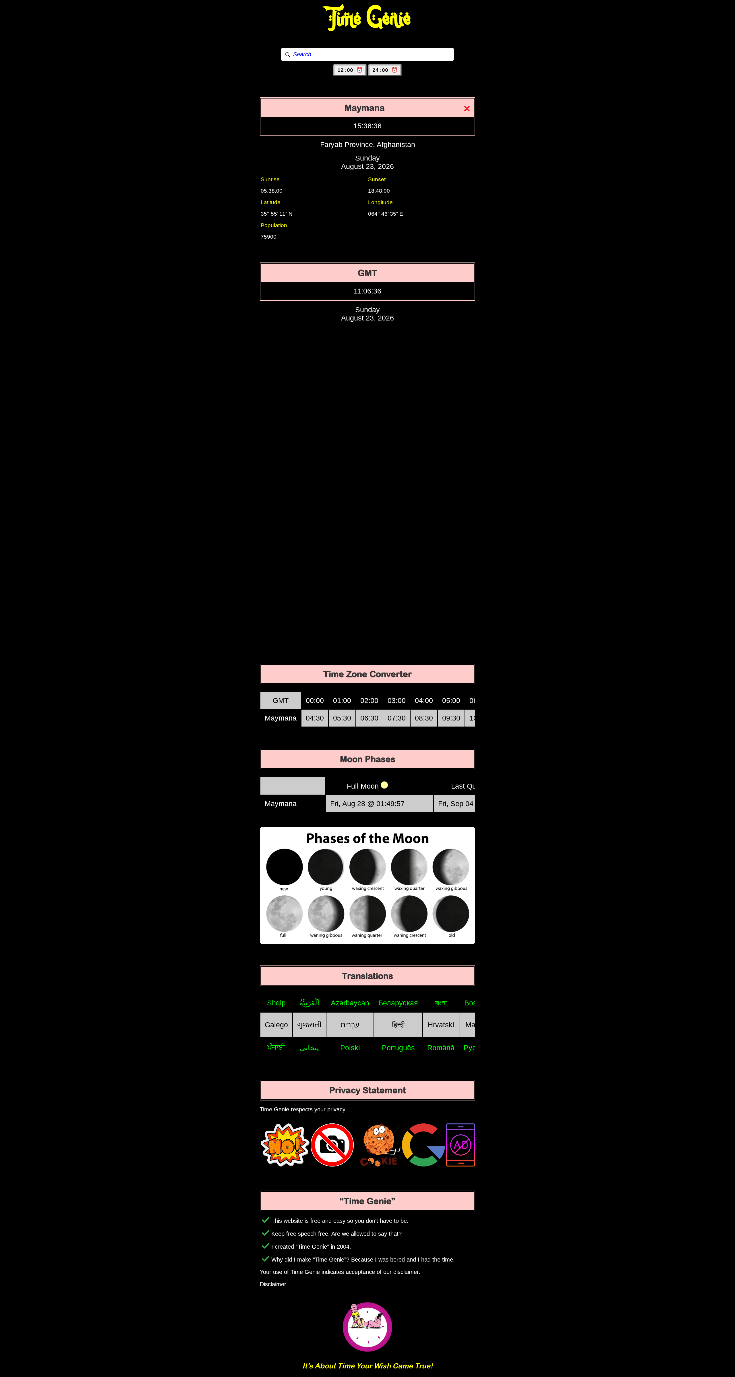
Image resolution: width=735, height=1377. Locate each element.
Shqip (276, 1003)
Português (398, 1048)
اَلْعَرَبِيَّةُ (309, 1003)
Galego (276, 1025)
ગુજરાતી (309, 1025)
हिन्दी (398, 1025)
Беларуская (398, 1003)
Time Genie (368, 18)
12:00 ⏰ (350, 70)
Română (440, 1048)
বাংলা (441, 1003)
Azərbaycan (350, 1003)
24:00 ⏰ (385, 70)
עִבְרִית (350, 1025)
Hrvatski (441, 1025)
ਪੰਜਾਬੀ (276, 1047)
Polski (350, 1048)
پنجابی (309, 1048)
